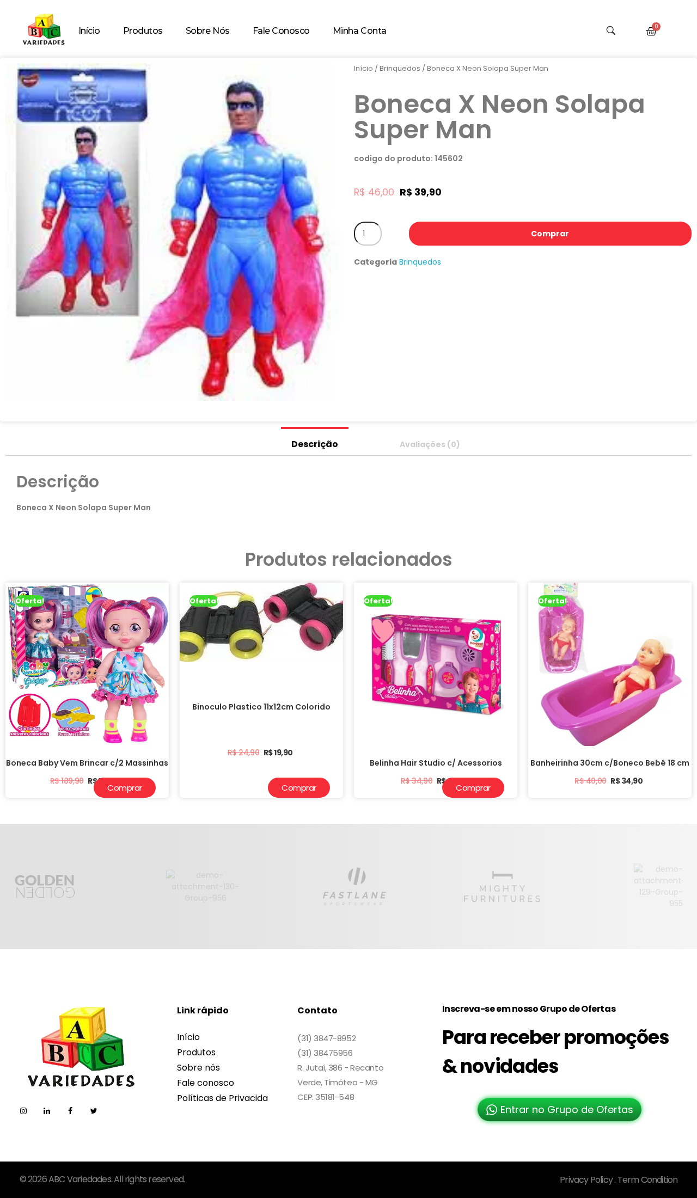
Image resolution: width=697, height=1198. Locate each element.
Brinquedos (400, 68)
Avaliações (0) (430, 444)
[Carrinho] (651, 32)
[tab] (314, 441)
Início (363, 68)
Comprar (550, 233)
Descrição (314, 444)
